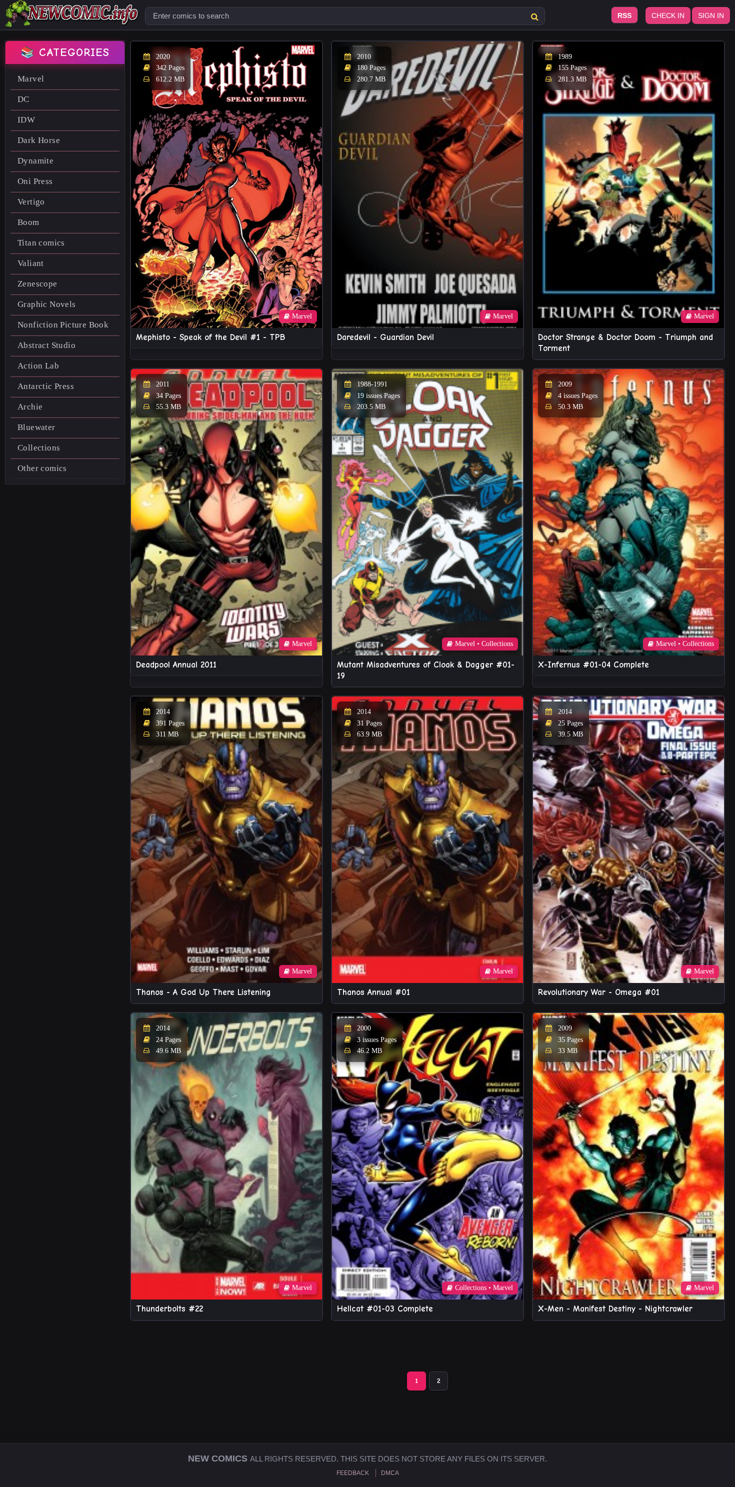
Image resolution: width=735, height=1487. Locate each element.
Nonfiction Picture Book (63, 325)
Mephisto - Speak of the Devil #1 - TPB (210, 337)
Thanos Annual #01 (373, 992)
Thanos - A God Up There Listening (203, 992)
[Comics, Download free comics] (72, 20)
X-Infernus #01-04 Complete (593, 665)
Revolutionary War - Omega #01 (599, 992)
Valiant (31, 263)
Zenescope (38, 283)
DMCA (390, 1473)
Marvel (31, 79)
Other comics (42, 468)
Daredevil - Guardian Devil (385, 337)
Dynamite (36, 161)
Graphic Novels (47, 304)
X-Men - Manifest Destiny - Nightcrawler (615, 1309)
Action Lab (38, 365)
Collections (39, 447)
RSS (625, 16)
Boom (29, 222)
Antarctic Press (46, 386)
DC (24, 99)
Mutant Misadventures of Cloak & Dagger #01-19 (425, 670)
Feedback (352, 1473)
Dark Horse (39, 140)
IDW (26, 119)
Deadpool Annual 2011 (176, 665)
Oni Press (35, 181)
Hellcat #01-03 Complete (385, 1309)
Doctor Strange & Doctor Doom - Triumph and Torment (625, 342)
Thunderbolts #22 (169, 1309)
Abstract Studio (47, 345)
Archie (30, 407)
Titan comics (41, 243)
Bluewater (37, 427)
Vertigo (31, 201)
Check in (668, 16)
